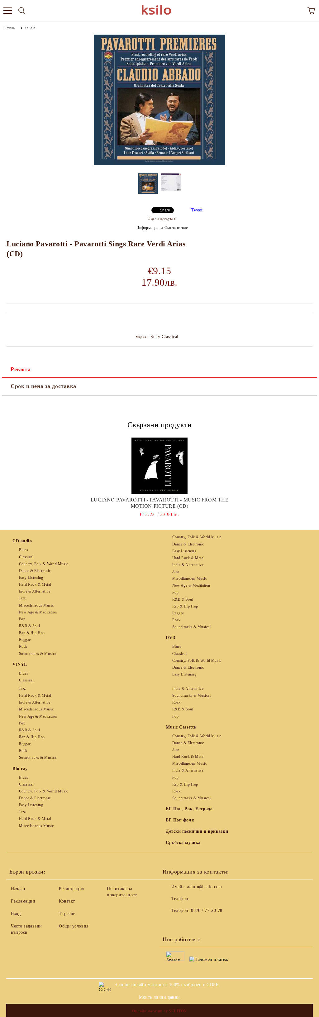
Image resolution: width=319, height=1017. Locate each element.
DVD (171, 637)
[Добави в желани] (307, 323)
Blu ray (20, 768)
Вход (16, 913)
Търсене (67, 913)
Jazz (22, 598)
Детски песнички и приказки (197, 831)
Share (165, 210)
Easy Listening (31, 577)
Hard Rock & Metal (35, 584)
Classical (26, 557)
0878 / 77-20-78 (206, 910)
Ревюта (21, 369)
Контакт (67, 901)
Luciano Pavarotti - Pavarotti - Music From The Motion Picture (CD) (160, 503)
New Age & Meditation (38, 612)
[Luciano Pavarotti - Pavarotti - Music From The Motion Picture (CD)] (159, 466)
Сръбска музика (183, 842)
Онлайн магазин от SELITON (159, 1011)
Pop (22, 619)
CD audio (28, 28)
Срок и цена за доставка (43, 386)
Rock (23, 646)
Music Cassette (181, 727)
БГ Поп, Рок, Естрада (189, 808)
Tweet (197, 210)
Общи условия (73, 926)
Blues (23, 550)
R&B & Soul (29, 626)
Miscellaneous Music (36, 605)
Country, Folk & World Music (43, 564)
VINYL (19, 664)
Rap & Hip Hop (32, 633)
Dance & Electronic (35, 571)
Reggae (25, 639)
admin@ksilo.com (204, 886)
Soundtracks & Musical (38, 653)
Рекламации (23, 901)
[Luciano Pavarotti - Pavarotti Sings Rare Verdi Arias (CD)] (159, 164)
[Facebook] (171, 923)
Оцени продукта (161, 218)
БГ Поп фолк (180, 820)
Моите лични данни (159, 997)
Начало (9, 28)
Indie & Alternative (34, 591)
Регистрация (71, 888)
